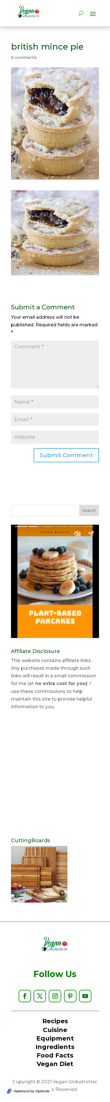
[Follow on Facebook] (25, 996)
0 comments (24, 57)
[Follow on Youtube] (85, 996)
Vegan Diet (55, 1064)
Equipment (55, 1038)
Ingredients (55, 1047)
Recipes (55, 1021)
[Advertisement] (55, 774)
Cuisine (55, 1030)
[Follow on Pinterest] (70, 996)
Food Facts (55, 1055)
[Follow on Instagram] (55, 996)
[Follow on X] (40, 996)
